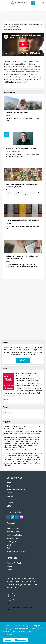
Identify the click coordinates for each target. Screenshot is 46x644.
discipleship (9, 413)
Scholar (10, 570)
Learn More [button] (8, 634)
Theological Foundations (16, 489)
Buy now (6, 399)
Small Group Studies (14, 535)
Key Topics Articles (14, 532)
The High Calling (13, 538)
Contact (10, 502)
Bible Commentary (14, 528)
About (6, 8)
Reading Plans (12, 541)
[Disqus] (23, 310)
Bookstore (11, 499)
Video (9, 545)
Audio (9, 548)
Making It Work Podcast (16, 551)
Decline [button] (8, 640)
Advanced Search (12, 512)
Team (9, 486)
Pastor (9, 566)
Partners (10, 493)
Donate (5, 12)
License (10, 496)
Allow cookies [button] (20, 640)
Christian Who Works (14, 563)
